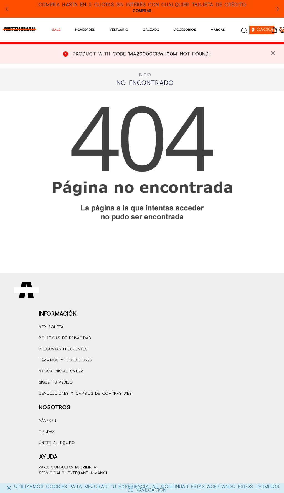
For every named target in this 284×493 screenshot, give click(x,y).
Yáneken (47, 421)
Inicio (145, 75)
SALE (56, 29)
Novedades (85, 29)
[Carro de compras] (274, 30)
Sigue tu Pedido (56, 382)
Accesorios (185, 29)
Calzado (151, 29)
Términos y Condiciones (65, 360)
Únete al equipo (57, 443)
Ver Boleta (51, 327)
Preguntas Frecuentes (63, 349)
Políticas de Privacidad (65, 338)
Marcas (218, 29)
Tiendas (47, 432)
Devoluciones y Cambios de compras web (85, 393)
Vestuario (119, 29)
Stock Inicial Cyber (61, 371)
